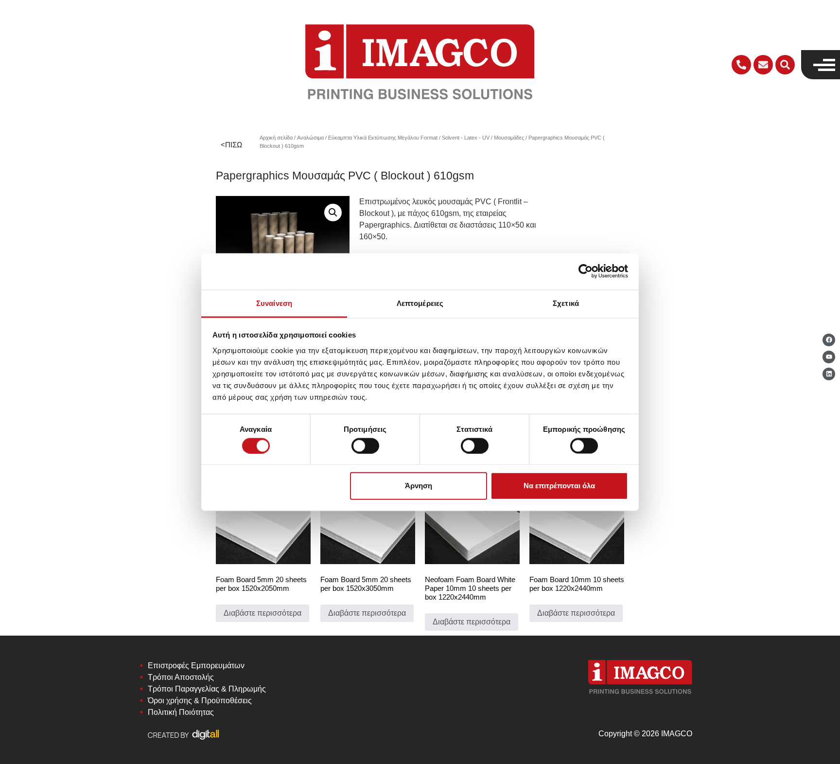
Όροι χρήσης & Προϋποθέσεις (200, 700)
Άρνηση (418, 485)
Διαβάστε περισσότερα (262, 613)
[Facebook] (828, 340)
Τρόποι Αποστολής (181, 677)
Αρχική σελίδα (276, 138)
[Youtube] (828, 357)
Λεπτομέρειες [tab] (420, 303)
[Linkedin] (828, 374)
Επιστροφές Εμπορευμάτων (196, 665)
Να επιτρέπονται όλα (559, 485)
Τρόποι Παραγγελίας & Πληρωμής (207, 689)
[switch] (365, 445)
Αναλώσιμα (310, 138)
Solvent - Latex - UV (466, 138)
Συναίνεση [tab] (274, 303)
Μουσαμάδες (509, 138)
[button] (785, 64)
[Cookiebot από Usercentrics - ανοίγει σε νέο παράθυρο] (585, 271)
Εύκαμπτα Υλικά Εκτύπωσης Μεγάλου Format (383, 138)
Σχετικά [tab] (566, 303)
